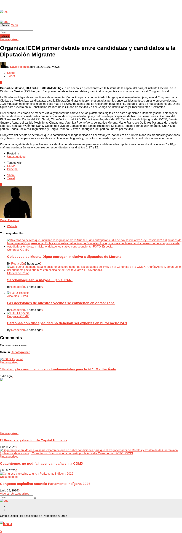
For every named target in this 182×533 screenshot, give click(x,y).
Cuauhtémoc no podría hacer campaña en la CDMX (41, 463)
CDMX (11, 165)
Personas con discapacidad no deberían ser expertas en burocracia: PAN (67, 323)
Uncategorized (9, 39)
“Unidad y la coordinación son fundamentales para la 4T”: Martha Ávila (58, 369)
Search (5, 36)
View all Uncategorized (14, 493)
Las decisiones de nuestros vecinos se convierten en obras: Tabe (61, 303)
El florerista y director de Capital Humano (33, 440)
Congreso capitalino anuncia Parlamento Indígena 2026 (45, 484)
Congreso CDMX (18, 249)
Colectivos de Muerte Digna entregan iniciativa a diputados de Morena (64, 257)
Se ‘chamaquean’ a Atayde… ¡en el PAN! (40, 280)
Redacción (18, 263)
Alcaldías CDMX (17, 296)
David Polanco (19, 66)
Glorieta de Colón (18, 273)
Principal (12, 169)
